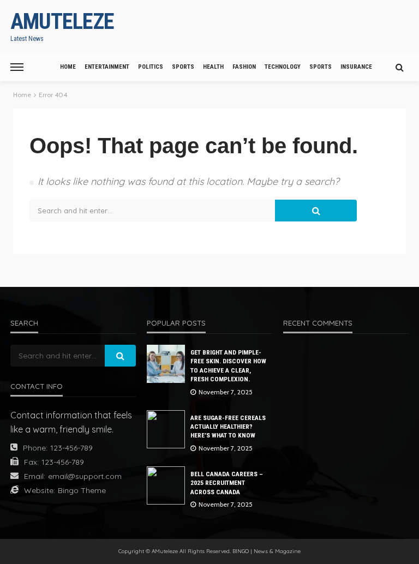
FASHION (244, 66)
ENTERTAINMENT (107, 66)
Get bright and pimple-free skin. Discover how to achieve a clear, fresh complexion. (228, 366)
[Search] (399, 67)
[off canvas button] (16, 67)
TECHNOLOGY (283, 66)
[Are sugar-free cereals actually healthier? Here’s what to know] (166, 429)
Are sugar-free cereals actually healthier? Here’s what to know (228, 427)
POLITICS (150, 66)
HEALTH (213, 66)
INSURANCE (356, 66)
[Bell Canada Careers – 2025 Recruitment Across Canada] (166, 485)
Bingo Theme (82, 490)
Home (68, 66)
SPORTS (183, 66)
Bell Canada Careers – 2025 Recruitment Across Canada (226, 483)
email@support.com (85, 476)
